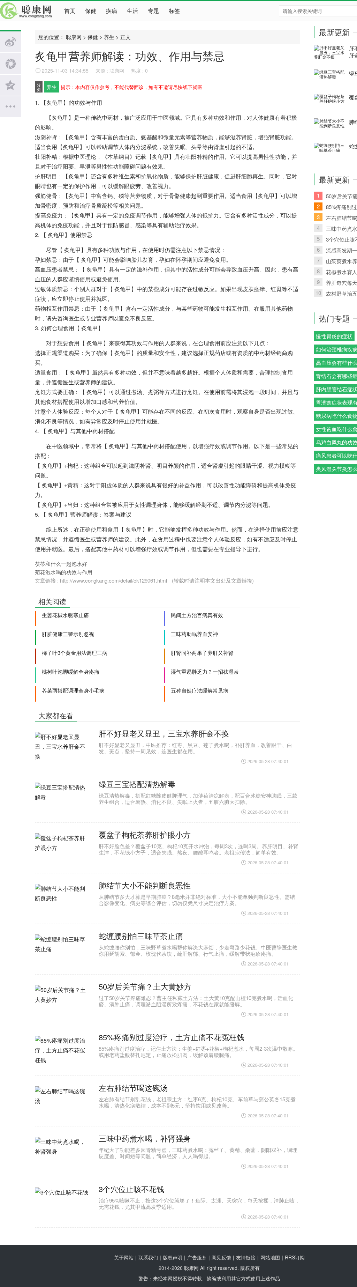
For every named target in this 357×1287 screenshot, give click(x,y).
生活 (132, 11)
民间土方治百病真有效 (197, 615)
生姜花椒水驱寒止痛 (65, 615)
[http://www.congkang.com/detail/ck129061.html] (168, 580)
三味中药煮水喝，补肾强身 (145, 1138)
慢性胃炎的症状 (334, 336)
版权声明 (172, 1257)
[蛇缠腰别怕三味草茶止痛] (62, 952)
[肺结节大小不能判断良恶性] (62, 902)
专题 (153, 11)
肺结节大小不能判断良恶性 (145, 885)
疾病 (111, 11)
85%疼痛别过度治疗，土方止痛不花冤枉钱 (171, 1036)
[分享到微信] (10, 63)
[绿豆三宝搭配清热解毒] (62, 801)
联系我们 (148, 1257)
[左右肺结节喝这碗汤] (62, 1104)
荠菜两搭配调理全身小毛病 (73, 690)
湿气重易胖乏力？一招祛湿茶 (205, 671)
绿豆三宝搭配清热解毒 (137, 783)
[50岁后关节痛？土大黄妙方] (62, 1003)
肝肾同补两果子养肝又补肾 (202, 652)
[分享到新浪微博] (10, 41)
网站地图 (270, 1257)
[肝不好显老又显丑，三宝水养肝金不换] (62, 750)
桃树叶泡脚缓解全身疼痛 (70, 671)
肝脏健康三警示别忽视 (68, 633)
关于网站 (124, 1257)
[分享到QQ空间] (10, 85)
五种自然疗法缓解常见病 (199, 690)
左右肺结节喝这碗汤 (133, 1087)
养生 (109, 36)
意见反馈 (221, 1257)
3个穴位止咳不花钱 (131, 1188)
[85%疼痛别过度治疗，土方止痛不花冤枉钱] (62, 1054)
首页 (69, 11)
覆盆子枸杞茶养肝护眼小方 (145, 834)
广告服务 (197, 1257)
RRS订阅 (295, 1257)
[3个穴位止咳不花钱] (62, 1206)
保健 (90, 11)
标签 (174, 11)
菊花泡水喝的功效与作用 (63, 572)
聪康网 (28, 10)
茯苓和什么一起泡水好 (61, 563)
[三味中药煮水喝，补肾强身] (62, 1155)
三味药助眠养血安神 (194, 633)
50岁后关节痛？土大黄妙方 (145, 986)
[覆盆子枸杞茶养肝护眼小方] (62, 851)
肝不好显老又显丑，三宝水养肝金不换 (164, 733)
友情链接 (246, 1257)
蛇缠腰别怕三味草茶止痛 (141, 935)
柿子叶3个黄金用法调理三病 (74, 652)
